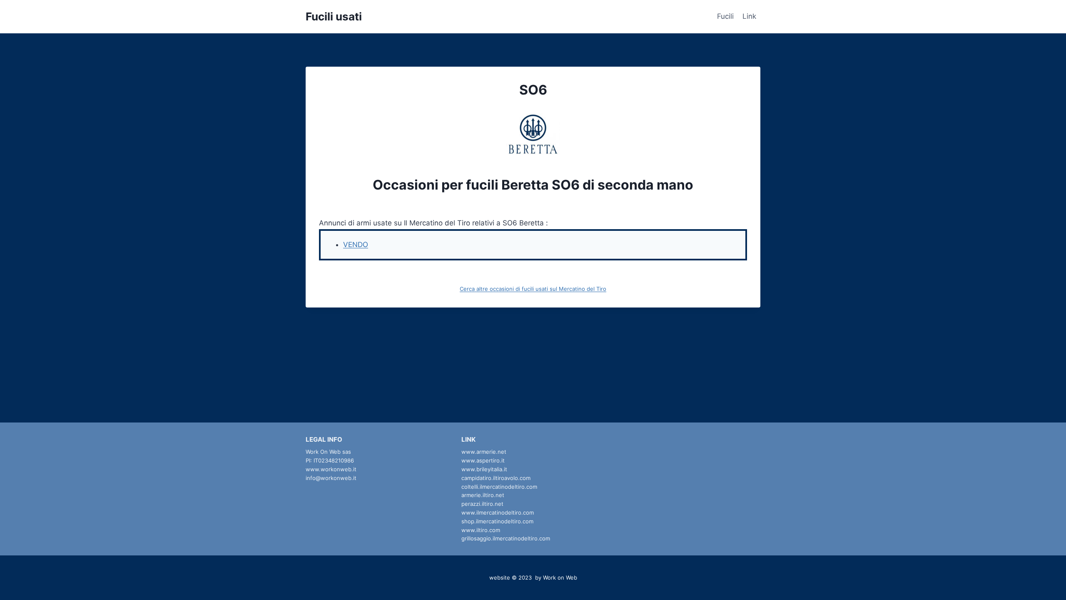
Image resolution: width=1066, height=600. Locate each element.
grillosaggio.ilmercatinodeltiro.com (505, 538)
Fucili (725, 16)
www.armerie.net (483, 451)
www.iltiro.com (480, 530)
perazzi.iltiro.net (482, 503)
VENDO (355, 244)
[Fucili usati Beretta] (533, 134)
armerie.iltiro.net (482, 495)
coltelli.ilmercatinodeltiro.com (499, 486)
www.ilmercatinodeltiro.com (497, 512)
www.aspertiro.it (483, 460)
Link (749, 16)
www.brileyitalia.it (484, 469)
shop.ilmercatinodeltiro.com (497, 521)
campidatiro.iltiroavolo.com (496, 478)
